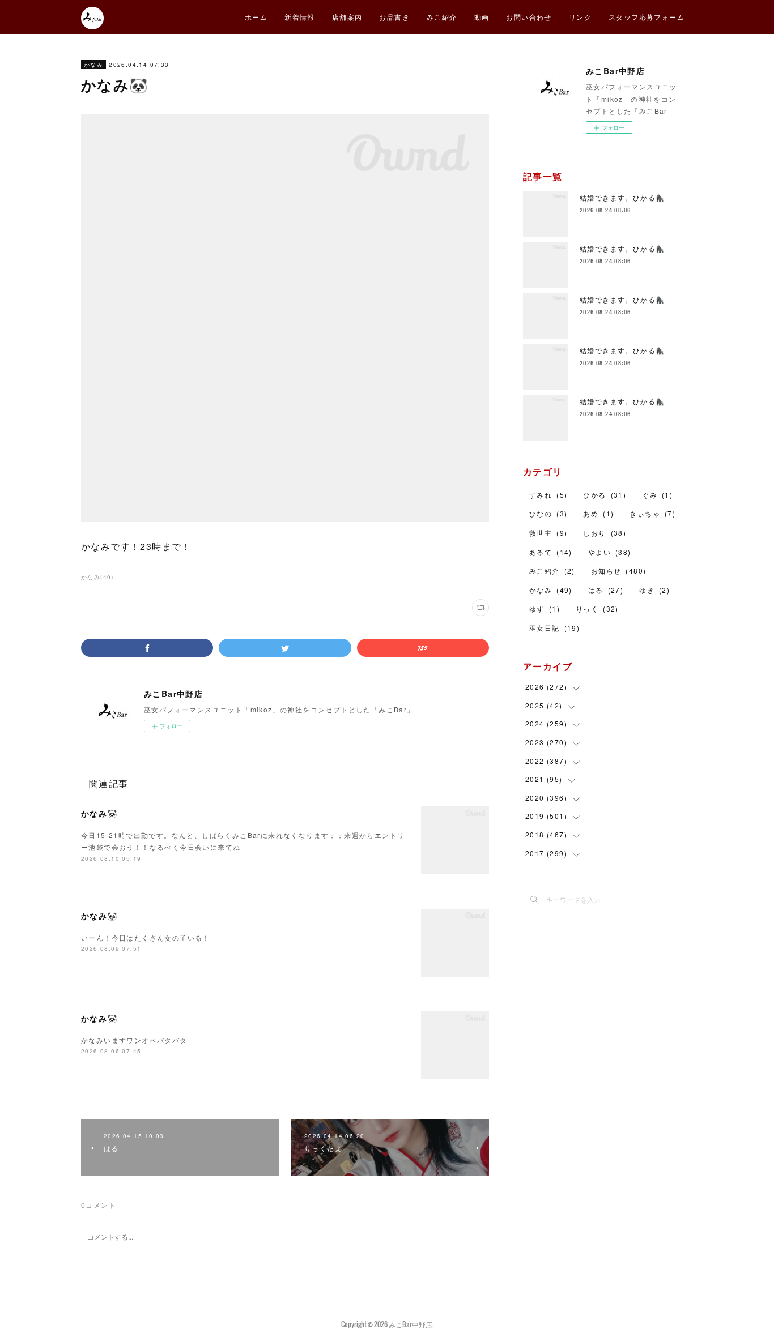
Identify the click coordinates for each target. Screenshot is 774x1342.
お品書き (394, 17)
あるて (550, 552)
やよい (609, 552)
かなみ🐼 (99, 813)
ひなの (548, 513)
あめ (598, 513)
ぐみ (657, 494)
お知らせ (619, 570)
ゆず (544, 608)
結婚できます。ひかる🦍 (622, 197)
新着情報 (299, 17)
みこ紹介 (442, 17)
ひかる (604, 494)
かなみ (93, 65)
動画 (482, 17)
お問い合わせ (528, 17)
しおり (604, 532)
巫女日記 (554, 627)
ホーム (256, 17)
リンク (580, 17)
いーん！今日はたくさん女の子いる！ (145, 937)
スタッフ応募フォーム (646, 17)
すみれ (548, 494)
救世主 (548, 532)
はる (605, 590)
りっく (597, 608)
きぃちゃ (652, 513)
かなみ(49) (97, 577)
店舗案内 (347, 17)
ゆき (654, 590)
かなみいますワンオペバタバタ (134, 1040)
